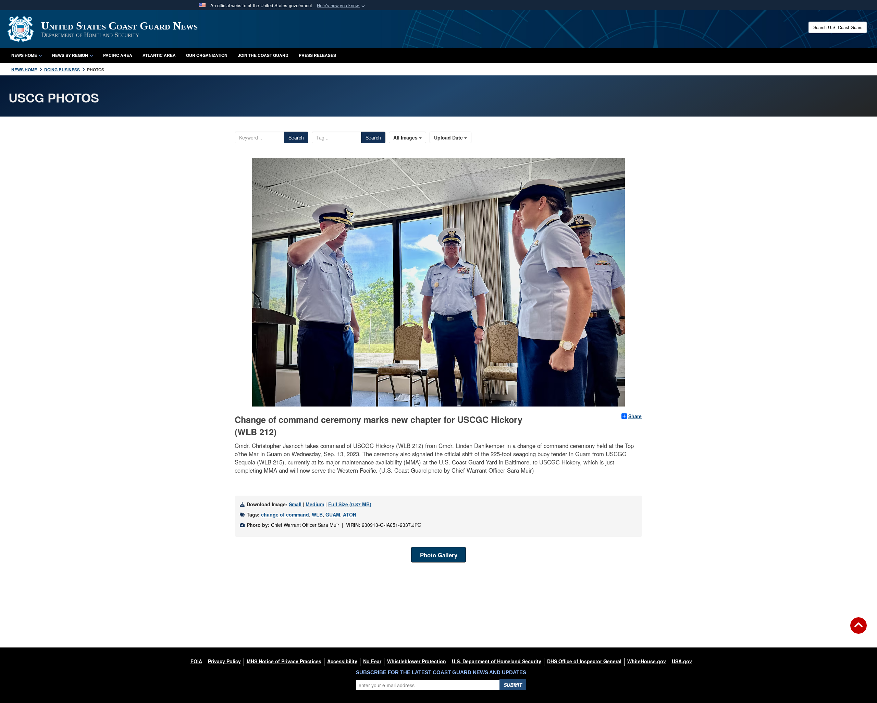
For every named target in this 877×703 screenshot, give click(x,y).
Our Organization (206, 55)
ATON (349, 514)
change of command (285, 514)
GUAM (332, 514)
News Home (24, 55)
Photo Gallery (438, 555)
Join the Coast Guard (263, 55)
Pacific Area (117, 55)
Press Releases (317, 55)
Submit (513, 684)
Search (296, 137)
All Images (406, 137)
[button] (341, 5)
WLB (317, 514)
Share (635, 416)
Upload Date (449, 137)
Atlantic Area (159, 55)
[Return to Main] (858, 629)
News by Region (70, 55)
